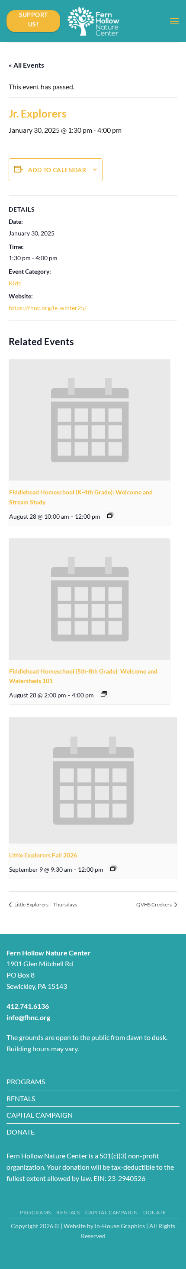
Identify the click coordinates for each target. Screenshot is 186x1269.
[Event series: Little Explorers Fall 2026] (113, 868)
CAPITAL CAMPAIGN (39, 1115)
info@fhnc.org (28, 1017)
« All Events (26, 65)
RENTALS (20, 1098)
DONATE (20, 1132)
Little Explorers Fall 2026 (43, 855)
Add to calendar (57, 169)
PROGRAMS (25, 1081)
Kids (15, 283)
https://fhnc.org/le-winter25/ (48, 307)
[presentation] (89, 420)
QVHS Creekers (154, 904)
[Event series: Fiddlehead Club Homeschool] (110, 515)
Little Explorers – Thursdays (45, 904)
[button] (174, 21)
